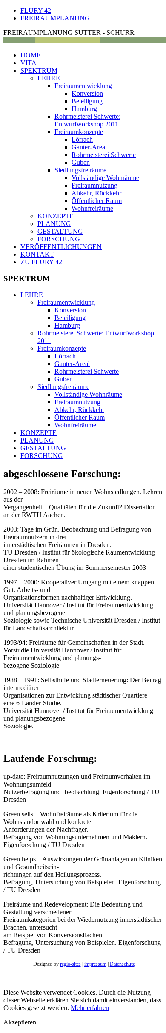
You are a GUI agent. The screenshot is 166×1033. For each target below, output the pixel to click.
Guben (81, 162)
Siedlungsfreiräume (80, 170)
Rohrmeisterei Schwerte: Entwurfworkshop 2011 (87, 120)
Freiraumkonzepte (78, 131)
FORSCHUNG (58, 239)
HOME (30, 55)
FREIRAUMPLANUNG (55, 18)
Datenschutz (122, 964)
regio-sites (70, 964)
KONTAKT (37, 254)
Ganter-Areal (89, 147)
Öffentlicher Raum (97, 200)
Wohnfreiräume (92, 208)
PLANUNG (54, 223)
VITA (28, 62)
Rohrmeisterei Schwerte (104, 154)
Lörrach (82, 139)
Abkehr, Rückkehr (96, 193)
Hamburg (84, 108)
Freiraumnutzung (94, 185)
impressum (95, 964)
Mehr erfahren (90, 1007)
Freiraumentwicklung (83, 85)
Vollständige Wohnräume (105, 177)
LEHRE (48, 78)
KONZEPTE (55, 216)
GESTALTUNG (60, 231)
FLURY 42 (35, 10)
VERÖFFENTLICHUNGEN (61, 246)
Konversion (87, 93)
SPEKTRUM (38, 70)
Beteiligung (87, 101)
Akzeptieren (19, 1022)
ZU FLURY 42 (41, 262)
